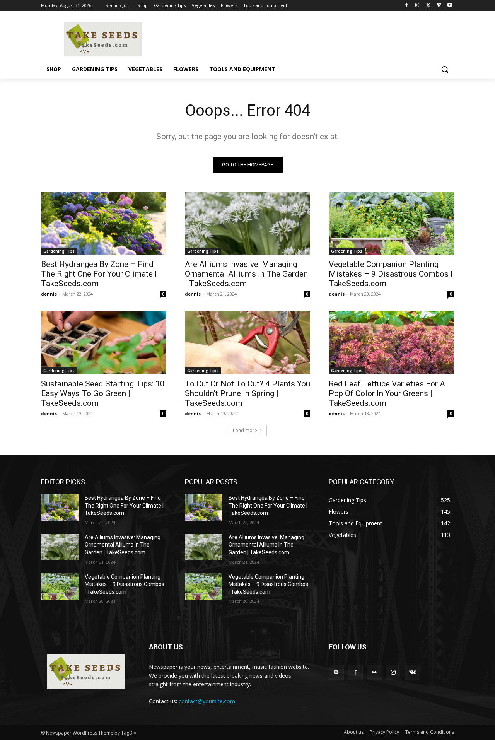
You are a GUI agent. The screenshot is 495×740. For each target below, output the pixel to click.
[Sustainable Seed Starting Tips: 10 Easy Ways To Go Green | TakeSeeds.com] (103, 342)
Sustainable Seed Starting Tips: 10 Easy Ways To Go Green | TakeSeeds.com (103, 393)
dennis (49, 294)
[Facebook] (406, 5)
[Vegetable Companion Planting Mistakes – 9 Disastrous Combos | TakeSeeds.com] (391, 223)
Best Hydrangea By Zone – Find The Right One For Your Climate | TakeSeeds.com (99, 274)
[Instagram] (417, 5)
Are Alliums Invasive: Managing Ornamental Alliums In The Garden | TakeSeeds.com (246, 274)
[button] (444, 69)
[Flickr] (374, 672)
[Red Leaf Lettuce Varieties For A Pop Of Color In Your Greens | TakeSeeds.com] (391, 342)
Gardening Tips (59, 251)
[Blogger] (336, 672)
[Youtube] (449, 5)
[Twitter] (428, 5)
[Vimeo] (438, 5)
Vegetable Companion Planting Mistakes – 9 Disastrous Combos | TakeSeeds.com (391, 274)
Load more (245, 430)
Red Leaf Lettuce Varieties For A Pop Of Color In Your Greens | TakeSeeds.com (387, 393)
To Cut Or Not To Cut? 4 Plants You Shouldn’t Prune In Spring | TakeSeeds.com (247, 393)
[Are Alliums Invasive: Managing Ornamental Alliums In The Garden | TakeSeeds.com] (247, 223)
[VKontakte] (412, 672)
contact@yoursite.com (207, 701)
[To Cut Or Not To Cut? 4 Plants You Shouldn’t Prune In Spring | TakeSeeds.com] (247, 342)
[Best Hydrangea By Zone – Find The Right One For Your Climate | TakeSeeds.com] (103, 223)
